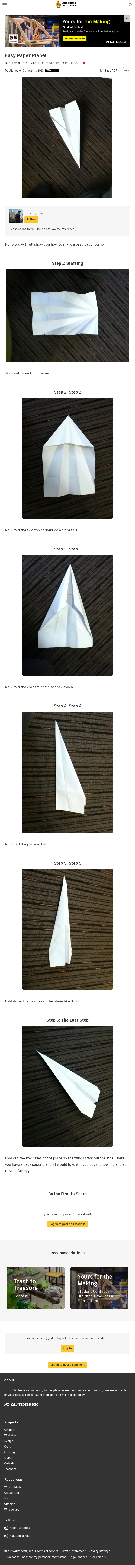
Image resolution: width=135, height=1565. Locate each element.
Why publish (12, 1487)
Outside (9, 1463)
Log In (67, 1348)
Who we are (12, 1510)
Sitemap (9, 1504)
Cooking (9, 1452)
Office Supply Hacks (54, 63)
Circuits (9, 1430)
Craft (7, 1447)
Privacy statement (74, 1551)
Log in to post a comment (68, 1365)
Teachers (10, 1469)
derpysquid (16, 63)
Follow (31, 219)
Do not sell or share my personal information (36, 1557)
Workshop (10, 1435)
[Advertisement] (67, 31)
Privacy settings (99, 1551)
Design (9, 1441)
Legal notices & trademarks (87, 1557)
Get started (11, 1493)
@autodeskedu (19, 1536)
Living (32, 63)
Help (7, 1498)
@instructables (19, 1528)
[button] (4, 5)
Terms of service (48, 1551)
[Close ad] (127, 18)
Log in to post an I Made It (67, 1224)
